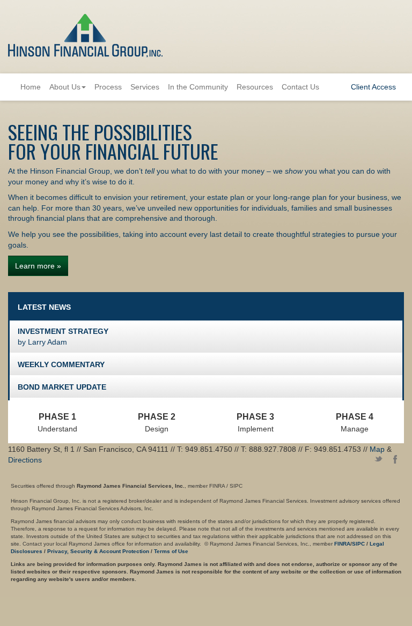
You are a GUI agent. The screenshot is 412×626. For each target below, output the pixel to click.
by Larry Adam (63, 336)
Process (108, 87)
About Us (64, 87)
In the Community (198, 87)
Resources (255, 87)
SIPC (358, 544)
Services (144, 87)
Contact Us (300, 87)
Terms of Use (171, 551)
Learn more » (38, 266)
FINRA (342, 544)
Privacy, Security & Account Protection (98, 551)
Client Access (373, 87)
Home (30, 87)
